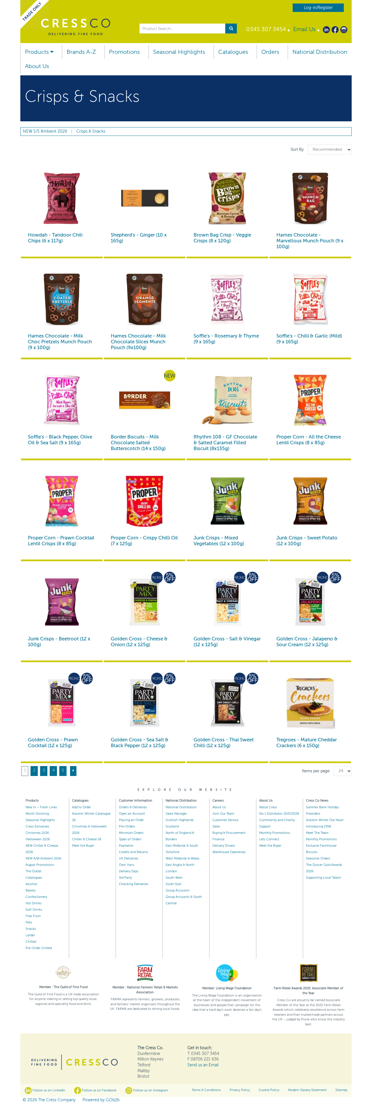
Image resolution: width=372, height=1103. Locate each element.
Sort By (298, 149)
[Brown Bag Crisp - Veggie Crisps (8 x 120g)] (227, 198)
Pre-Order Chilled (39, 948)
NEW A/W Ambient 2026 (43, 858)
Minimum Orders (131, 833)
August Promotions (40, 865)
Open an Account (132, 814)
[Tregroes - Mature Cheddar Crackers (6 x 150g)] (310, 703)
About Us (37, 66)
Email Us (304, 29)
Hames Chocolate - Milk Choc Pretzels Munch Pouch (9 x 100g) (60, 341)
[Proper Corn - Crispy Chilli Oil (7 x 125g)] (144, 501)
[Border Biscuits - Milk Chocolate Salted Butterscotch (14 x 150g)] (144, 400)
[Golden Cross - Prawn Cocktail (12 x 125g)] (62, 703)
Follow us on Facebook (99, 1090)
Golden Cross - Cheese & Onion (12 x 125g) (139, 641)
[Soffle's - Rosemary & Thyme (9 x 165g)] (227, 299)
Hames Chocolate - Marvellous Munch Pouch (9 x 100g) (310, 240)
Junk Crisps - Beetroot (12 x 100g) (59, 641)
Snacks (31, 929)
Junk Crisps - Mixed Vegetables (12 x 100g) (219, 540)
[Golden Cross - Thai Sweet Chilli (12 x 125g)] (227, 703)
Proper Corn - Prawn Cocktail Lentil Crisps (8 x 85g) (61, 540)
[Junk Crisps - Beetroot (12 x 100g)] (62, 602)
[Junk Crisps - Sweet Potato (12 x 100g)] (310, 501)
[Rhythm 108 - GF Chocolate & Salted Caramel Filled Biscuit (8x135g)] (227, 400)
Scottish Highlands (180, 820)
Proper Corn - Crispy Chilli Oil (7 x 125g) (144, 540)
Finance (218, 839)
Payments (126, 846)
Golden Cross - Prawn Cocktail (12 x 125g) (53, 742)
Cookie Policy (269, 1090)
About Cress (268, 807)
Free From (33, 916)
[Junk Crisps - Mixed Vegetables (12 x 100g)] (227, 501)
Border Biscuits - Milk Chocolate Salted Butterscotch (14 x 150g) (138, 442)
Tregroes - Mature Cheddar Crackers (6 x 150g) (306, 742)
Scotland (172, 826)
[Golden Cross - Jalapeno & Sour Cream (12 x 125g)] (310, 602)
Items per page (316, 771)
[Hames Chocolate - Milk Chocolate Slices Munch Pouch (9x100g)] (144, 299)
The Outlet (33, 871)
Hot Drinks (34, 903)
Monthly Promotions (274, 833)
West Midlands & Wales (182, 858)
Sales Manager (176, 814)
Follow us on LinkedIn (48, 1090)
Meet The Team (317, 833)
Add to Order (81, 807)
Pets (29, 922)
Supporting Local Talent (323, 878)
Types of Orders (130, 839)
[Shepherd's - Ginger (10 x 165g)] (144, 198)
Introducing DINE (318, 826)
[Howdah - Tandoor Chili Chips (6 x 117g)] (62, 198)
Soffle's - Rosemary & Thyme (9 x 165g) (226, 338)
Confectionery (36, 897)
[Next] (73, 771)
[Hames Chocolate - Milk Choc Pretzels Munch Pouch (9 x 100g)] (62, 299)
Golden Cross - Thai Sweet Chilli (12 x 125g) (224, 742)
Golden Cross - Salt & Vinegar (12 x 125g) (227, 641)
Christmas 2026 (37, 833)
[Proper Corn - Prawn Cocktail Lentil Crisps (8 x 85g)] (62, 501)
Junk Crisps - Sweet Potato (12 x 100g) (306, 540)
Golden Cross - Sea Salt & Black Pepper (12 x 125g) (140, 742)
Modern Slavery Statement (307, 1090)
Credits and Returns (133, 852)
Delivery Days (128, 871)
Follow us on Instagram (150, 1090)
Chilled (31, 942)
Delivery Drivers (223, 846)
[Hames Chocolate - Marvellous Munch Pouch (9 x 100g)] (310, 198)
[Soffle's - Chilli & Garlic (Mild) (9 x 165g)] (310, 299)
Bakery (30, 890)
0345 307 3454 (266, 29)
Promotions (124, 52)
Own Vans (126, 865)
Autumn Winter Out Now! (325, 820)
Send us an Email (203, 1065)
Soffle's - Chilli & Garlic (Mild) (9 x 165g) (309, 338)
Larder (30, 935)
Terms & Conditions (206, 1090)
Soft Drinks (34, 910)
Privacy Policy (240, 1090)
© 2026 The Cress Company (49, 1100)
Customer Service (225, 820)
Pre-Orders (127, 826)
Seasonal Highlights (179, 52)
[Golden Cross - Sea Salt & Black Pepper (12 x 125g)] (144, 703)
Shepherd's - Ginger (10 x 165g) (139, 238)
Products (37, 52)
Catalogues (233, 52)
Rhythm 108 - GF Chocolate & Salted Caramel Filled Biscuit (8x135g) (225, 442)
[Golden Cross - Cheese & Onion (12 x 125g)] (144, 602)
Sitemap (341, 1090)
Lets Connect (269, 839)
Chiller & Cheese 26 (86, 839)
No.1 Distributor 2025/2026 (279, 814)
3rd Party (125, 878)
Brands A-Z (81, 52)
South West (174, 878)
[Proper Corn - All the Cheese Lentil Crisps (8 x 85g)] (310, 400)
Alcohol (31, 884)
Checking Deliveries (133, 884)
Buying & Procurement (229, 833)
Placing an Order (131, 820)
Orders (270, 52)
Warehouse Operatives (229, 852)
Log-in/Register (318, 8)
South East (173, 884)
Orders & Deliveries (133, 807)
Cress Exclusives (37, 826)
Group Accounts (177, 890)
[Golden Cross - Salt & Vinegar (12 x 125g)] (227, 602)
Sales (216, 826)
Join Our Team (223, 814)
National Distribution (319, 52)
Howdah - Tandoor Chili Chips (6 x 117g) (55, 238)
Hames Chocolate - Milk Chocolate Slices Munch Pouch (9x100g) (138, 341)
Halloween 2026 (38, 839)
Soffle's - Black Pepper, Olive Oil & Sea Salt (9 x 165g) (60, 439)
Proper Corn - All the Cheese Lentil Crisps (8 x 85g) (308, 439)
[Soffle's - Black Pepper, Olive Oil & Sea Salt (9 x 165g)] (62, 400)
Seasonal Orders (318, 858)
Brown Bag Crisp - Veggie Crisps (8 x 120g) (222, 238)
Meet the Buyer (83, 846)
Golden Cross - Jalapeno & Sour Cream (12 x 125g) (307, 641)
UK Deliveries (128, 858)
